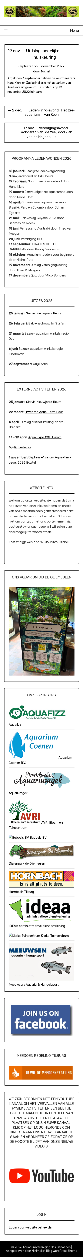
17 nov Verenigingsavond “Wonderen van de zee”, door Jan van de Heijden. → (41, 132)
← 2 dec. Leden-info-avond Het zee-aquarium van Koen (41, 112)
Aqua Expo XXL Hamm (45, 437)
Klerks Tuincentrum (54, 936)
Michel (45, 71)
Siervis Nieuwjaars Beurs (43, 313)
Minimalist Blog (42, 1251)
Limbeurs (24, 447)
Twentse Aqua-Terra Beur (44, 412)
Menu (74, 31)
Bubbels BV (38, 838)
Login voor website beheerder (31, 1227)
